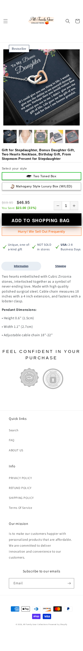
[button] (5, 21)
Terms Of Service (20, 508)
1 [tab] (27, 121)
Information (21, 266)
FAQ (11, 440)
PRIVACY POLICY (20, 478)
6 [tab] (45, 121)
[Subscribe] (69, 583)
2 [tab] (31, 121)
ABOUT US (16, 450)
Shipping (60, 266)
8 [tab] (52, 121)
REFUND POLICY (20, 488)
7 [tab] (48, 121)
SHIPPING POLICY (21, 498)
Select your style (14, 168)
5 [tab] (41, 121)
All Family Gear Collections (35, 624)
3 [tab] (34, 121)
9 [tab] (55, 121)
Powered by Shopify (57, 624)
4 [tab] (38, 121)
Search (14, 430)
